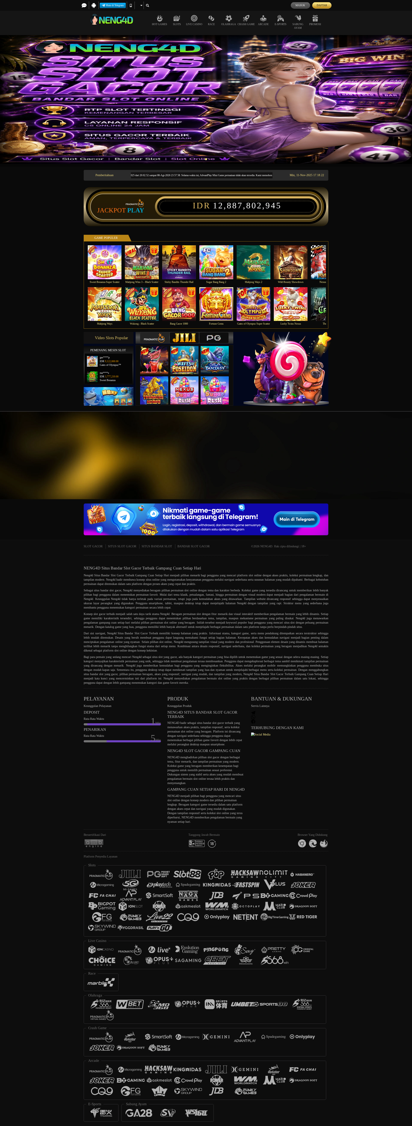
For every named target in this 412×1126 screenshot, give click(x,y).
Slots (177, 24)
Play (135, 210)
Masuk (300, 5)
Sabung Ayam (297, 26)
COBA (157, 355)
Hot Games (159, 24)
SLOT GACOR (93, 546)
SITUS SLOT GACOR (122, 546)
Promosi (315, 24)
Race (211, 24)
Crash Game (246, 24)
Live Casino (194, 24)
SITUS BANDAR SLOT (157, 546)
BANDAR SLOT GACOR (193, 546)
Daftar (322, 5)
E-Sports (280, 24)
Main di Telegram (115, 5)
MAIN (107, 262)
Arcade (263, 24)
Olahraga (228, 24)
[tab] (154, 338)
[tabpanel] (206, 99)
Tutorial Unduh (374, 463)
